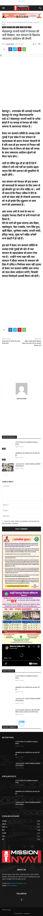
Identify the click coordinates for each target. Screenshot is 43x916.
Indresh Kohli (10, 44)
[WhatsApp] (24, 49)
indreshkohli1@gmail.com (18, 883)
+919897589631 (12, 885)
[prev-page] (3, 474)
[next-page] (6, 474)
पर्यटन (17, 27)
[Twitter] (15, 49)
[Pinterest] (20, 49)
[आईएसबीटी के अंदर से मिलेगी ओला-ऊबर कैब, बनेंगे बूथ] (8, 456)
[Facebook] (10, 49)
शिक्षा (25, 27)
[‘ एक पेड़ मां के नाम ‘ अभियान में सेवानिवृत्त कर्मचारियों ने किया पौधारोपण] (8, 467)
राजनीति (21, 27)
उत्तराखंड (9, 22)
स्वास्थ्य (29, 27)
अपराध (4, 448)
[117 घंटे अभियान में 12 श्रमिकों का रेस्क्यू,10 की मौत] (8, 445)
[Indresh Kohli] (3, 44)
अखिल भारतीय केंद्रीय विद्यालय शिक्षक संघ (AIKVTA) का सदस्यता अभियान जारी (31, 343)
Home (4, 22)
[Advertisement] (21, 304)
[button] (3, 8)
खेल (13, 27)
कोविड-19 (9, 27)
